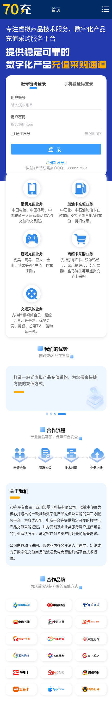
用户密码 (18, 116)
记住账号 (23, 133)
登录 (56, 149)
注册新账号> (56, 162)
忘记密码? (93, 133)
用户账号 (18, 97)
